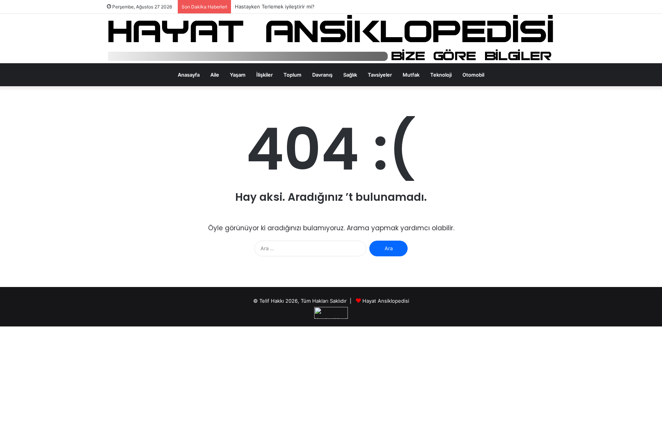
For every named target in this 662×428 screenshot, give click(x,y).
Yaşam (238, 75)
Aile (214, 75)
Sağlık (350, 75)
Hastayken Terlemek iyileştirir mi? (275, 6)
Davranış (322, 75)
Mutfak (411, 75)
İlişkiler (264, 75)
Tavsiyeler (380, 75)
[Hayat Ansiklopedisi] (331, 38)
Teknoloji (441, 75)
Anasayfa (189, 75)
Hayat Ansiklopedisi (385, 301)
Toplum (292, 75)
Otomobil (473, 75)
